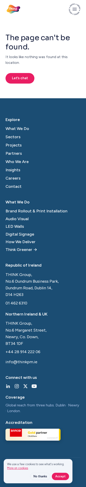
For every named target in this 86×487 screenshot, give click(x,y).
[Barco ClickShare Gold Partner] (33, 435)
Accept (60, 476)
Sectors (13, 136)
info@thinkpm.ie (21, 361)
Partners (14, 153)
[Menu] (74, 9)
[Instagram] (16, 386)
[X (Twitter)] (25, 386)
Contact (14, 186)
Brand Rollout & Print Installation (36, 211)
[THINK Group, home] (13, 9)
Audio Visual (17, 218)
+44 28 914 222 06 (23, 351)
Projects (14, 145)
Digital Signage (20, 234)
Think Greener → (21, 249)
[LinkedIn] (8, 386)
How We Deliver (21, 241)
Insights (13, 169)
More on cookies (17, 468)
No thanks (40, 476)
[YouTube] (34, 386)
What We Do (17, 128)
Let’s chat (20, 78)
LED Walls (15, 226)
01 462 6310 (16, 303)
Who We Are (17, 161)
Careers (13, 178)
